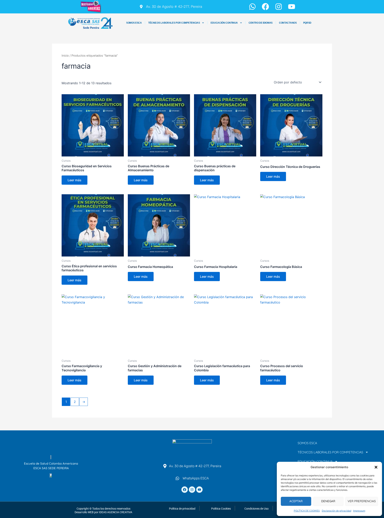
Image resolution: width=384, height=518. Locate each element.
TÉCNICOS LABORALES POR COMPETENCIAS (174, 22)
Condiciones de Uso (256, 508)
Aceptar (296, 501)
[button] (376, 467)
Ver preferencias (362, 501)
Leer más (74, 180)
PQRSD (307, 22)
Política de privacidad (182, 508)
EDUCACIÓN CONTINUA (224, 22)
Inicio (65, 55)
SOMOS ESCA (134, 22)
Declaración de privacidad (336, 510)
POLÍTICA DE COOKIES (307, 510)
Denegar (328, 501)
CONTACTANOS (288, 22)
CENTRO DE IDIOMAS (261, 22)
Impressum (359, 510)
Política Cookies (221, 508)
